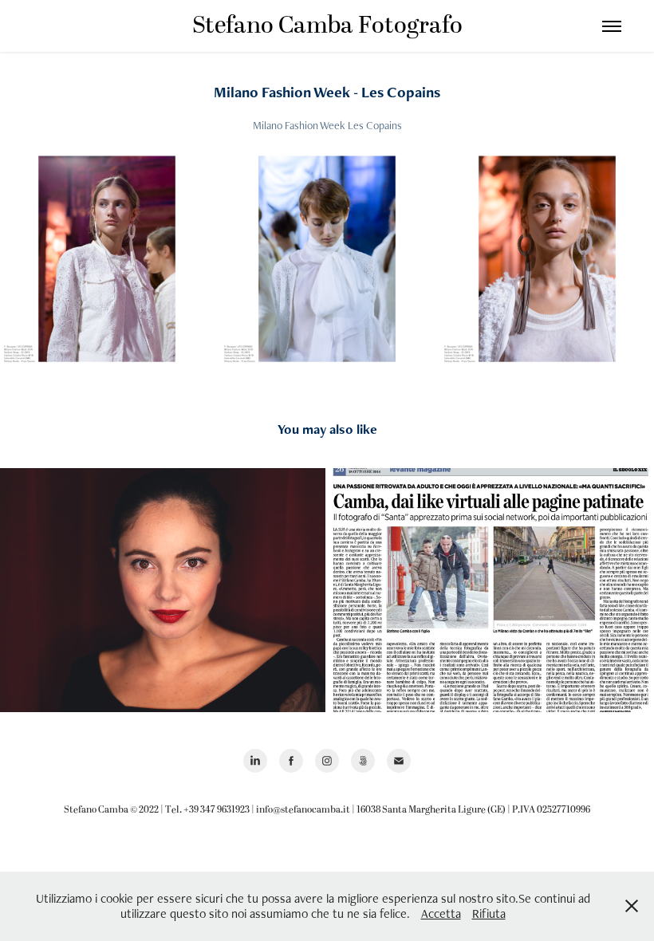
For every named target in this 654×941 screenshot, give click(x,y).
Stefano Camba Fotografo (327, 26)
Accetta (441, 913)
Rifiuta (489, 913)
